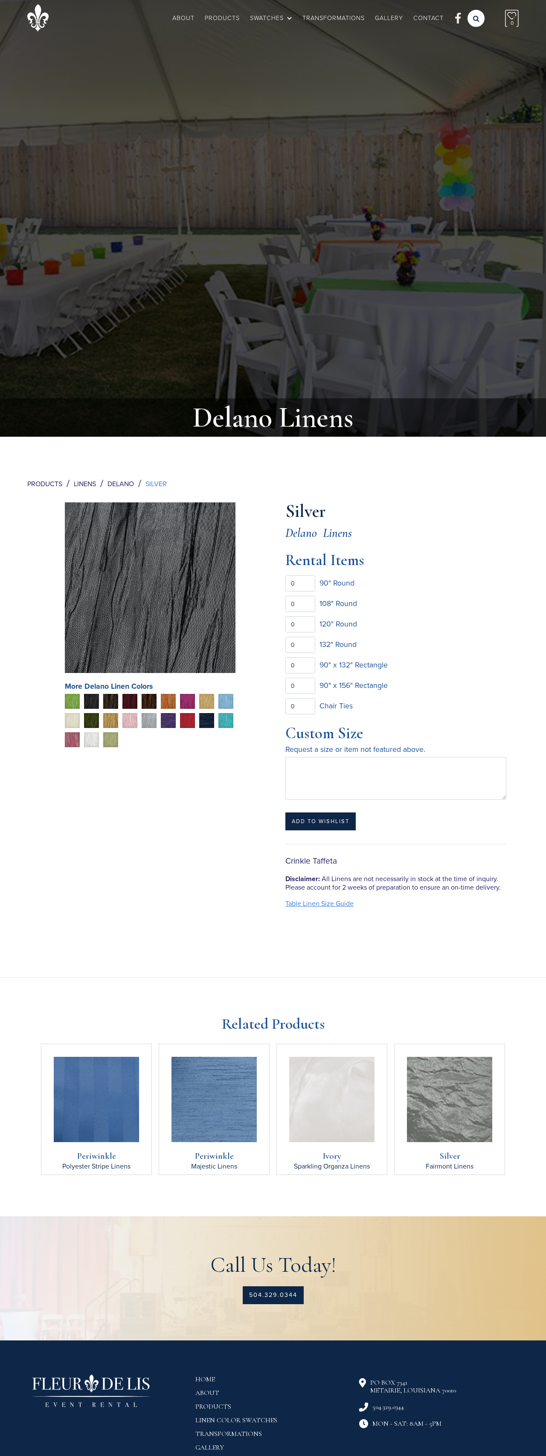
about (207, 1393)
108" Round (338, 603)
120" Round (338, 624)
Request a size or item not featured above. (355, 749)
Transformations (333, 18)
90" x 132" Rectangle (353, 665)
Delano (120, 484)
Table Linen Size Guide (319, 903)
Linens (85, 484)
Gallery (209, 1447)
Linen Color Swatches (236, 1420)
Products (222, 18)
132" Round (338, 644)
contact (428, 18)
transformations (228, 1434)
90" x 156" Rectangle (353, 685)
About (183, 18)
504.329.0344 (273, 1295)
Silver (156, 484)
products (213, 1406)
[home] (38, 18)
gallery (389, 18)
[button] (271, 18)
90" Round (336, 583)
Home (205, 1379)
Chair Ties (336, 706)
